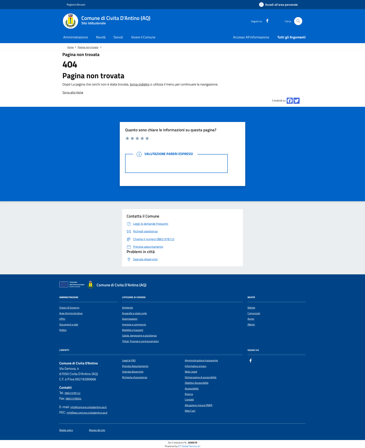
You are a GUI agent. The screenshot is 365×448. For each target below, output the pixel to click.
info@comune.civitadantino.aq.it (88, 407)
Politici (63, 330)
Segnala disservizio (132, 372)
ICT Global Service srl (189, 446)
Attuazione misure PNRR (198, 405)
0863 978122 (72, 393)
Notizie (251, 308)
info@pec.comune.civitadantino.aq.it (87, 413)
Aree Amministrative (71, 313)
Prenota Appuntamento (135, 366)
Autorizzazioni (129, 319)
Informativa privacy (195, 366)
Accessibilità (191, 388)
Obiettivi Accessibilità (196, 383)
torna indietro (140, 84)
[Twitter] (297, 101)
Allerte (251, 324)
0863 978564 (73, 399)
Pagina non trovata (88, 47)
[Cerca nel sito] (298, 21)
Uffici (62, 319)
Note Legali (191, 372)
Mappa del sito (97, 430)
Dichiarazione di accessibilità (200, 377)
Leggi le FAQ (129, 360)
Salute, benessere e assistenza (139, 335)
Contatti (189, 399)
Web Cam (190, 411)
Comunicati (254, 313)
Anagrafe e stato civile (134, 313)
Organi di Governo (69, 308)
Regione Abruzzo (75, 4)
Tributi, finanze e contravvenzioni (140, 341)
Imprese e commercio (134, 324)
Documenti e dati (68, 324)
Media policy (66, 430)
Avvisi (251, 319)
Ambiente (127, 308)
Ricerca (189, 394)
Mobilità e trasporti (132, 330)
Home (70, 47)
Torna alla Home (72, 92)
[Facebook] (290, 101)
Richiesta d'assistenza (134, 377)
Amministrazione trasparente (201, 360)
